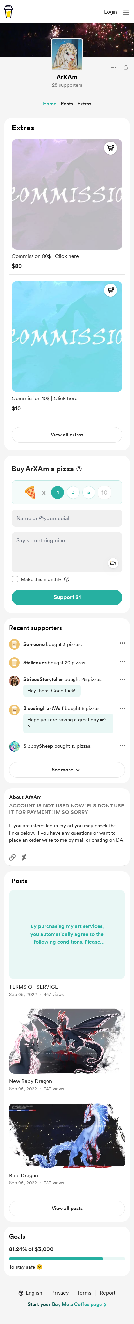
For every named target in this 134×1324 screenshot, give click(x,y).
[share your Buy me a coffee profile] (126, 67)
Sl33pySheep (38, 746)
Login (110, 12)
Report (107, 1293)
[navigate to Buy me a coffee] (8, 11)
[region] (67, 284)
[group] (67, 203)
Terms (84, 1293)
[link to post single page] (67, 944)
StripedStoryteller (43, 679)
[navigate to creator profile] (67, 54)
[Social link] (12, 857)
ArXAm (67, 77)
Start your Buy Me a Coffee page (65, 1304)
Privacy (60, 1293)
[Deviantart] (24, 857)
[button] (126, 13)
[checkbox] (36, 579)
